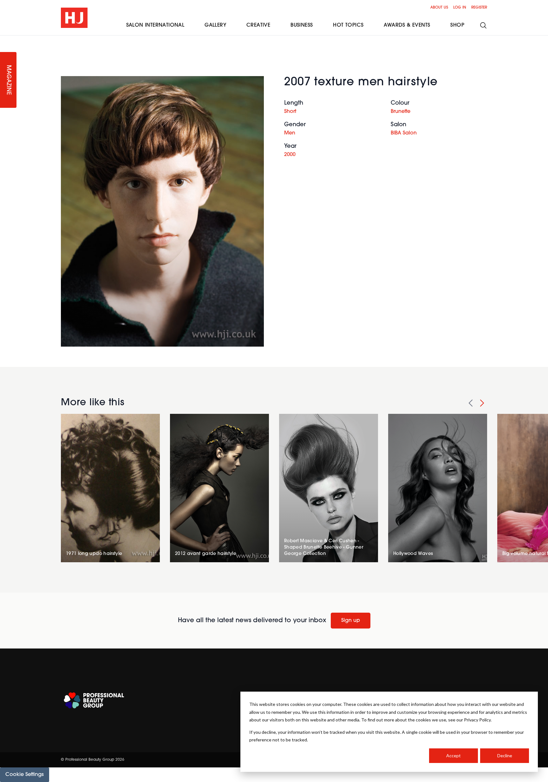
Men (289, 133)
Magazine (8, 80)
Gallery (215, 25)
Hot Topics (348, 25)
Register (479, 8)
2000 (290, 154)
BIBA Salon (404, 133)
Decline (504, 755)
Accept (453, 755)
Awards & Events (407, 25)
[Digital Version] (5, 39)
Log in (459, 8)
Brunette (400, 111)
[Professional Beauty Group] (94, 700)
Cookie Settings (24, 774)
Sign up (350, 620)
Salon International (155, 25)
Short (290, 111)
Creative (258, 25)
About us (439, 8)
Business (301, 25)
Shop (457, 25)
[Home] (74, 18)
